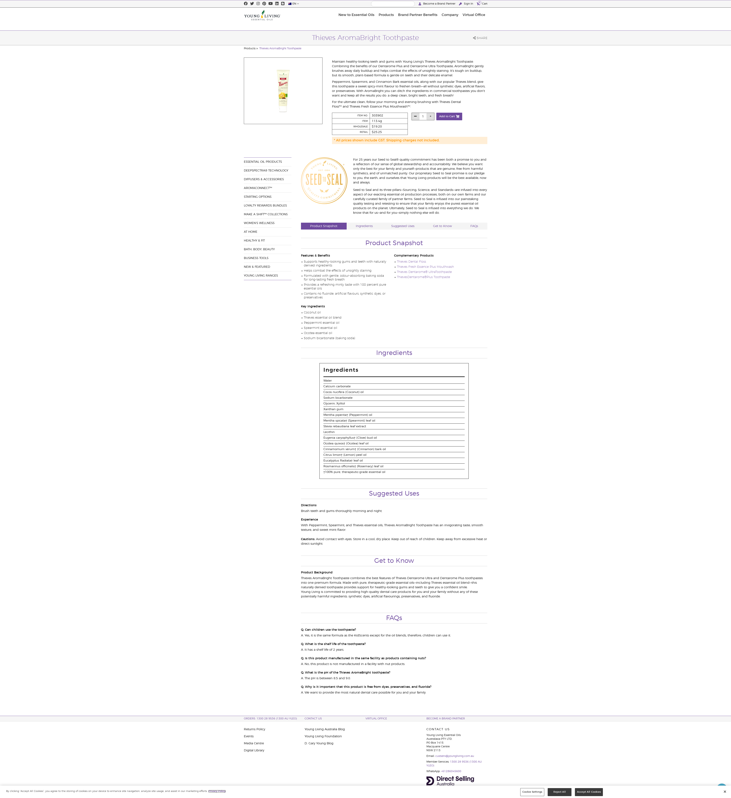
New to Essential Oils (356, 15)
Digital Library (254, 750)
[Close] (725, 791)
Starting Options (257, 196)
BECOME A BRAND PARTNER (445, 718)
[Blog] (283, 3)
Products (386, 15)
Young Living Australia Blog (325, 729)
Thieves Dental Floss (411, 261)
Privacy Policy (217, 791)
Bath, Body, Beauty (259, 249)
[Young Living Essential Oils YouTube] (270, 3)
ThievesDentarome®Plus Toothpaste (423, 277)
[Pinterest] (264, 3)
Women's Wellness (259, 223)
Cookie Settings (532, 792)
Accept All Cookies (589, 792)
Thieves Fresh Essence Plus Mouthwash (425, 266)
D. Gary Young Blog (319, 743)
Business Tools (256, 258)
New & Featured (257, 266)
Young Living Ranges (261, 275)
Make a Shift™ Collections (266, 214)
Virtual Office (474, 15)
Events (249, 736)
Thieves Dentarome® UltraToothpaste (424, 271)
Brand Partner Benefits (417, 15)
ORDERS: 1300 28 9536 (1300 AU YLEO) (270, 718)
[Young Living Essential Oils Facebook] (246, 3)
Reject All (559, 792)
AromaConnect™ (258, 188)
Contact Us (313, 718)
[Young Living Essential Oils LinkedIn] (277, 3)
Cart (483, 3)
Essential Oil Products (263, 161)
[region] (365, 792)
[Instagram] (258, 3)
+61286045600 (451, 771)
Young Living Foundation (323, 736)
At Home (250, 231)
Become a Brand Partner (439, 3)
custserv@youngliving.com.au (454, 756)
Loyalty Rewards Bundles (265, 205)
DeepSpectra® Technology (266, 170)
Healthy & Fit (254, 240)
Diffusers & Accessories (264, 179)
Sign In (468, 3)
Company (450, 15)
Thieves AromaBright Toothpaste (280, 48)
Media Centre (254, 743)
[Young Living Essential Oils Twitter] (252, 3)
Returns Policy (254, 729)
